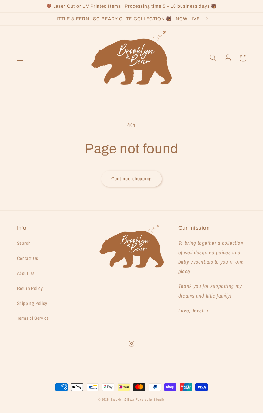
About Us (26, 273)
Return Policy (30, 288)
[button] (20, 58)
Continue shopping (131, 178)
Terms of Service (33, 318)
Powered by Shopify (150, 399)
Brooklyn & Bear (122, 399)
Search (24, 243)
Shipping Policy (32, 303)
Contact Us (27, 258)
